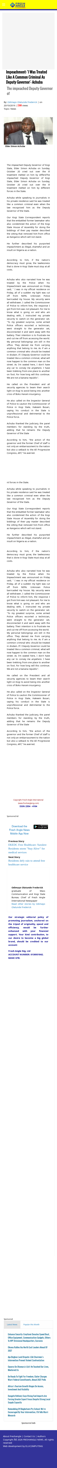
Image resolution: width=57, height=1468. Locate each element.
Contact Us (29, 1436)
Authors (41, 1436)
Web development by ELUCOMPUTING (23, 1446)
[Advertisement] (28, 41)
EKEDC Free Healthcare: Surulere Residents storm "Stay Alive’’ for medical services (27, 848)
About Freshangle (12, 1436)
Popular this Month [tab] (31, 1324)
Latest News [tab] (12, 1324)
